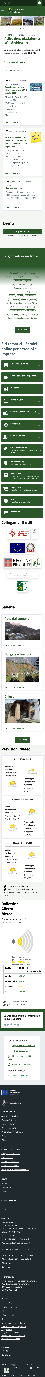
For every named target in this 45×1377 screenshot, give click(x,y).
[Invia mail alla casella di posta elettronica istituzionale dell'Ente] (18, 1239)
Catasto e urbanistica (10, 1161)
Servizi (29, 1364)
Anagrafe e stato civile (11, 1153)
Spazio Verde (13, 314)
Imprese (33, 299)
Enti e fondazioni (8, 1123)
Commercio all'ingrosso (22, 280)
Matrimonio (20, 303)
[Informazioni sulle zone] (13, 922)
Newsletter (6, 1354)
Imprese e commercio (10, 1165)
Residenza (30, 310)
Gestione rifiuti (30, 295)
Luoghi (4, 1205)
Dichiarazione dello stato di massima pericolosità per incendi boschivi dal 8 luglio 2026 (16, 142)
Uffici (4, 1139)
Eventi (4, 1209)
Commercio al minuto (22, 284)
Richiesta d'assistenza (11, 1338)
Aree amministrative (10, 1115)
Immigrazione (14, 299)
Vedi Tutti (22, 329)
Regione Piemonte (9, 3)
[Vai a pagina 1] (21, 28)
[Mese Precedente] (5, 231)
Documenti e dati (9, 1119)
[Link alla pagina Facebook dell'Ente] (3, 1351)
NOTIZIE (11, 35)
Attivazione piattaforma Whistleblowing (22, 40)
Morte (29, 303)
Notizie (4, 1183)
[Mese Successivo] (40, 231)
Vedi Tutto (22, 739)
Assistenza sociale (13, 277)
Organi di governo (9, 1127)
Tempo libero (31, 314)
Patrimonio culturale (19, 307)
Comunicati (6, 1187)
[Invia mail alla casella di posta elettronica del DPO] (22, 1280)
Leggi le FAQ (7, 1329)
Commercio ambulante (22, 288)
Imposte (24, 299)
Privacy (5, 1311)
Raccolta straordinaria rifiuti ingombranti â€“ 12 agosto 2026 (16, 89)
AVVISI (11, 80)
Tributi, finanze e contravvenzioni (15, 1169)
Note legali (6, 1319)
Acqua (33, 273)
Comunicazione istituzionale (18, 292)
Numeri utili (6, 1266)
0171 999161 (15, 1231)
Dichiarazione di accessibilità (13, 1323)
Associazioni (26, 277)
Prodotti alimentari (17, 310)
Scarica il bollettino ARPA (17, 1001)
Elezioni (12, 295)
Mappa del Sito (34, 1367)
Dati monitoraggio (9, 1364)
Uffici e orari (6, 1262)
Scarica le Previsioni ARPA (17, 886)
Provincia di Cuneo (9, 1307)
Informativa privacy (10, 1315)
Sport (22, 314)
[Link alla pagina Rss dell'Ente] (7, 1351)
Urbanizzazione (22, 322)
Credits (14, 1367)
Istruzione (10, 303)
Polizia (31, 307)
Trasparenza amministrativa (18, 318)
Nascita (36, 303)
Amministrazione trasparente (14, 1326)
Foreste (20, 295)
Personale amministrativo (12, 1131)
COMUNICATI (15, 181)
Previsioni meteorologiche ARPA (19, 889)
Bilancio (36, 277)
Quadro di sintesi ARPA (16, 1004)
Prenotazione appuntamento (13, 1335)
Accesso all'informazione (19, 273)
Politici (4, 1135)
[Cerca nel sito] (37, 11)
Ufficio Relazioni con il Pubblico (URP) (17, 1258)
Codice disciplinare (14, 187)
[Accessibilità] (7, 1370)
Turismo (34, 318)
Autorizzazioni (7, 1157)
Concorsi (34, 292)
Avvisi (4, 1191)
